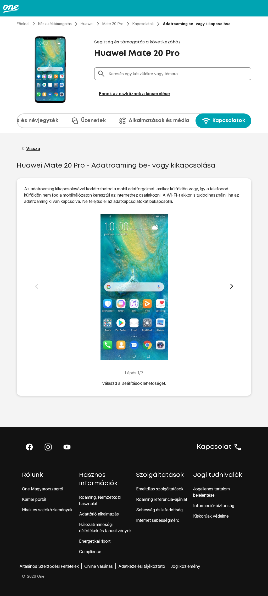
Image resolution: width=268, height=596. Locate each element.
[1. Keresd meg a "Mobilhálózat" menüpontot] (134, 287)
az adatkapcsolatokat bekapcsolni (140, 201)
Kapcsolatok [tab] (228, 120)
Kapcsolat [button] (214, 447)
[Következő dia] (231, 286)
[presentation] (134, 120)
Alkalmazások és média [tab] (159, 120)
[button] (29, 447)
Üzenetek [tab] (93, 120)
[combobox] (178, 74)
